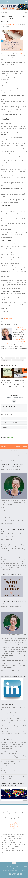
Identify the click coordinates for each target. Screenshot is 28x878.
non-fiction (22, 358)
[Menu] (26, 2)
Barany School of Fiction (8, 666)
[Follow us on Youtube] (26, 446)
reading (22, 360)
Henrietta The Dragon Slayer (18, 651)
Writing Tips (4, 12)
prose (18, 360)
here (8, 469)
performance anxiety (6, 360)
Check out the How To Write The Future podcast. (14, 514)
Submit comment (14, 432)
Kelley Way (5, 761)
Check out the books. (6, 517)
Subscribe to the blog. (6, 523)
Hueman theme (22, 870)
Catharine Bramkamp (10, 358)
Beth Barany (23, 637)
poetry (13, 360)
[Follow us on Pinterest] (24, 446)
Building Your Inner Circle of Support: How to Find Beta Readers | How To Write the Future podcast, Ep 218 (13, 720)
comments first (18, 398)
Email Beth (16, 671)
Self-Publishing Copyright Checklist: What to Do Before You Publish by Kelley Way (12, 763)
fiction (17, 358)
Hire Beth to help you (7, 664)
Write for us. (4, 511)
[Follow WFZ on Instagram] (21, 446)
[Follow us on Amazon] (14, 446)
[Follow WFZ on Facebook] (17, 446)
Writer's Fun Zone (7, 2)
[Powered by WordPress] (8, 870)
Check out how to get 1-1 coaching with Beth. (13, 520)
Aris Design (14, 868)
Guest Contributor (8, 24)
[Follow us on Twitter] (19, 446)
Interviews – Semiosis (8, 776)
